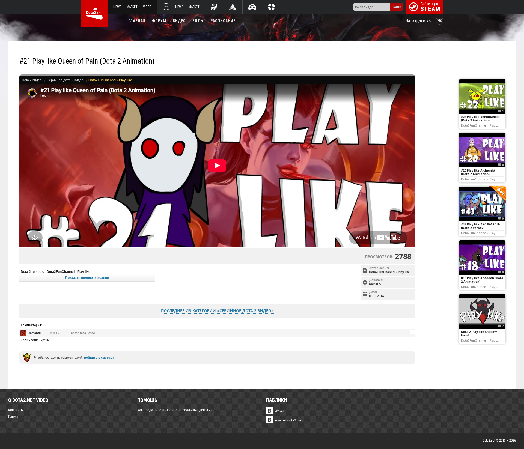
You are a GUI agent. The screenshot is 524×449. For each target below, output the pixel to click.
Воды (198, 21)
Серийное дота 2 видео (65, 80)
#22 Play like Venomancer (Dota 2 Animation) (480, 118)
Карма (13, 416)
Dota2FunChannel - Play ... (480, 125)
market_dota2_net (288, 420)
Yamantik (34, 332)
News (117, 7)
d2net (279, 411)
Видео (179, 21)
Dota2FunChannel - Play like (389, 272)
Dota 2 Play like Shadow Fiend (479, 333)
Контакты (15, 410)
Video (147, 7)
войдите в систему (99, 358)
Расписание (223, 21)
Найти (396, 7)
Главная (136, 21)
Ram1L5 (375, 284)
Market (132, 7)
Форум (159, 21)
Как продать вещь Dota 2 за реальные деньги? (174, 410)
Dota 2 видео (32, 80)
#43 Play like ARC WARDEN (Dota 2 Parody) (481, 226)
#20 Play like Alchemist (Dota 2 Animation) (478, 172)
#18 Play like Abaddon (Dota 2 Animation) (482, 279)
